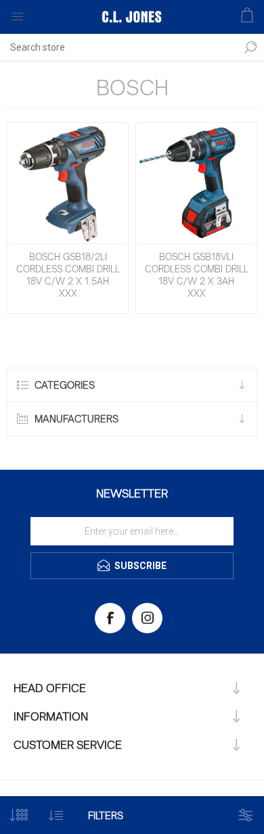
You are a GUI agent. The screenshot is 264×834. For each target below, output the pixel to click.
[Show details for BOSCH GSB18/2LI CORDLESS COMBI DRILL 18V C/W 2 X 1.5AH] (67, 183)
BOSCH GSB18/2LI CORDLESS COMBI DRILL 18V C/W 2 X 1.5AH (68, 269)
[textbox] (118, 47)
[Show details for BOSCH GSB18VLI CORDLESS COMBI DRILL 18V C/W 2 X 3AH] (196, 183)
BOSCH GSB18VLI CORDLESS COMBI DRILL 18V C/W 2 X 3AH (196, 269)
